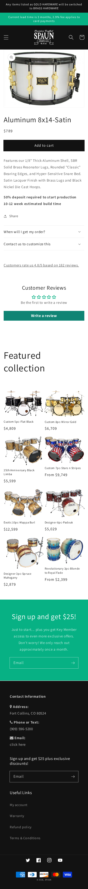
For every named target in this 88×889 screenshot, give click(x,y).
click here (18, 744)
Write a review (44, 315)
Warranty (17, 816)
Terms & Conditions (25, 838)
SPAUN (48, 879)
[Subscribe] (72, 662)
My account (19, 805)
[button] (6, 37)
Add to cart (44, 145)
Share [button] (13, 216)
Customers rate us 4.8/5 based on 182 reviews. (41, 265)
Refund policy (21, 827)
